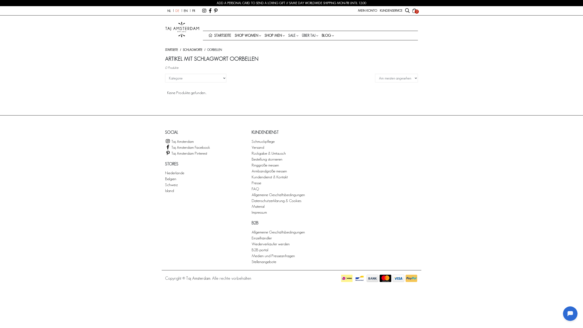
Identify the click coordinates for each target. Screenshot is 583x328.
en (186, 11)
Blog (326, 35)
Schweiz (171, 184)
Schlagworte (192, 49)
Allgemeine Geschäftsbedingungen (278, 194)
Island (169, 190)
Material (258, 206)
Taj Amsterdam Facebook (190, 147)
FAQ (255, 189)
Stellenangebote (264, 261)
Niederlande (174, 173)
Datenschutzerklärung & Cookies (276, 200)
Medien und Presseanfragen (273, 256)
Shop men (273, 35)
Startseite (171, 49)
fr (193, 11)
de (177, 11)
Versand (258, 147)
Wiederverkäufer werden (271, 244)
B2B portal (260, 250)
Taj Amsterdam (182, 141)
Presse (256, 183)
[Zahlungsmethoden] (347, 278)
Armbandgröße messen (269, 171)
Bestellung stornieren (267, 159)
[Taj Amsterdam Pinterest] (215, 11)
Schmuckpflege (263, 141)
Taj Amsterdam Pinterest (189, 153)
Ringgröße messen (265, 165)
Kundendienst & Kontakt (270, 177)
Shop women (246, 35)
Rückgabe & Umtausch (269, 153)
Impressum (259, 212)
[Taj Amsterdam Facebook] (210, 11)
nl (169, 11)
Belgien (170, 179)
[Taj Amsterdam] (204, 11)
